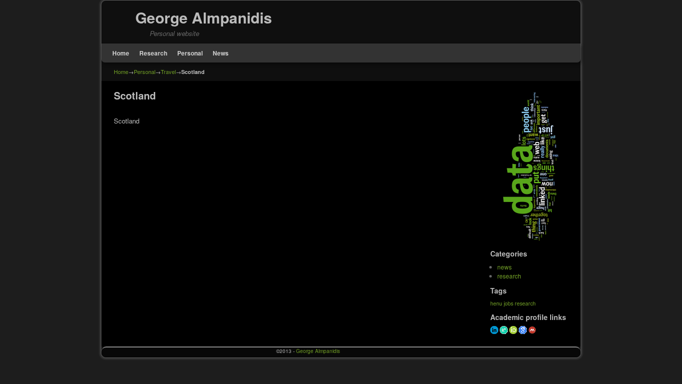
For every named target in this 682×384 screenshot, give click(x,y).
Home (120, 53)
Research (153, 53)
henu (496, 303)
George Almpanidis (203, 17)
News (221, 53)
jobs (508, 303)
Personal (190, 53)
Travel (168, 72)
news (504, 266)
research (509, 276)
